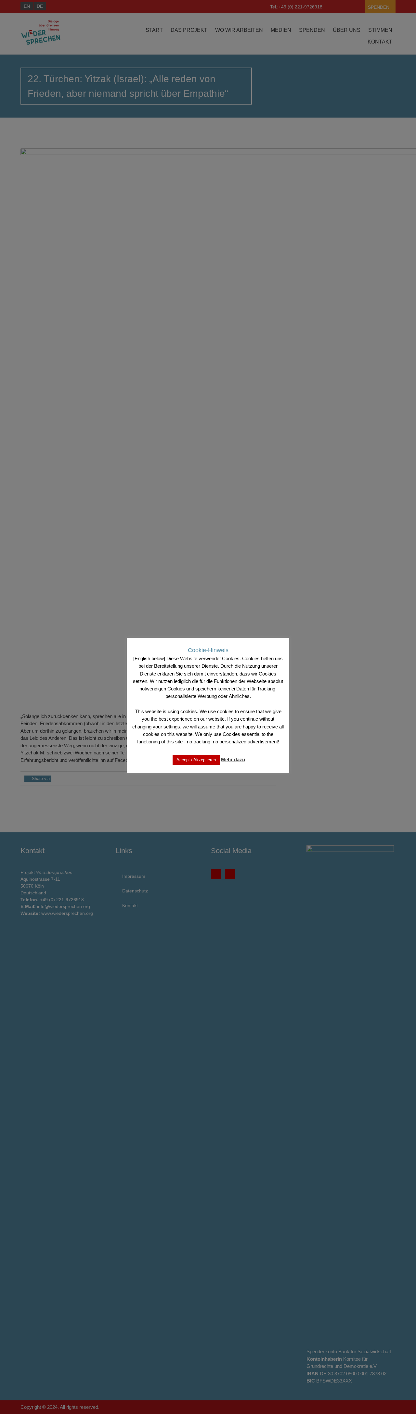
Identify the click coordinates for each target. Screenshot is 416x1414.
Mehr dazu (233, 759)
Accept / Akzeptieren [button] (196, 759)
